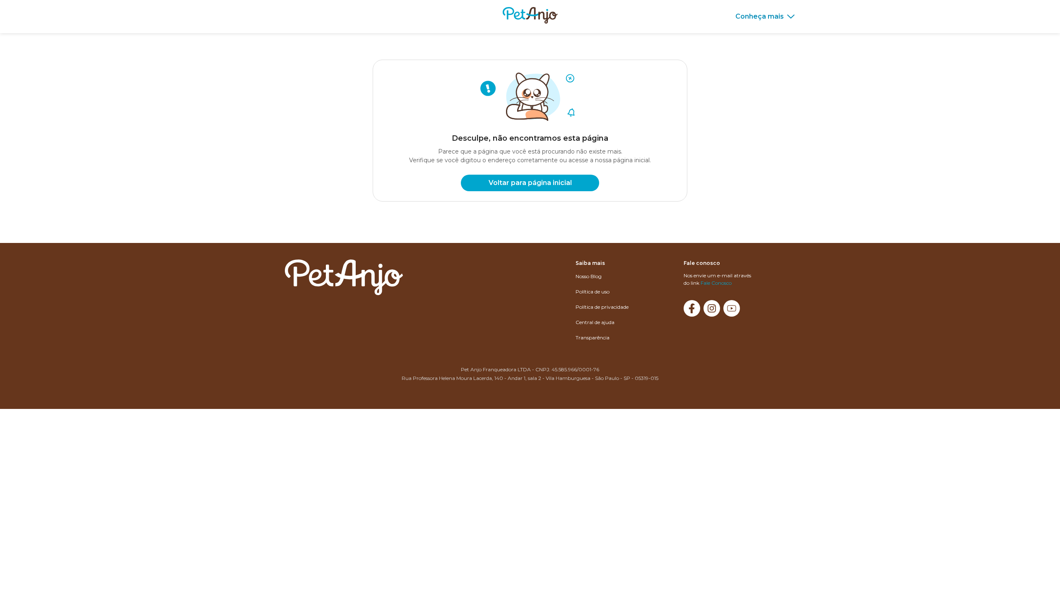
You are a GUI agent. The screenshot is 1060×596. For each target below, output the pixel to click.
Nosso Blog (589, 276)
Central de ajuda (595, 322)
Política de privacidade (602, 307)
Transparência (593, 337)
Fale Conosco (716, 283)
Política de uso (593, 291)
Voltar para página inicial (530, 183)
